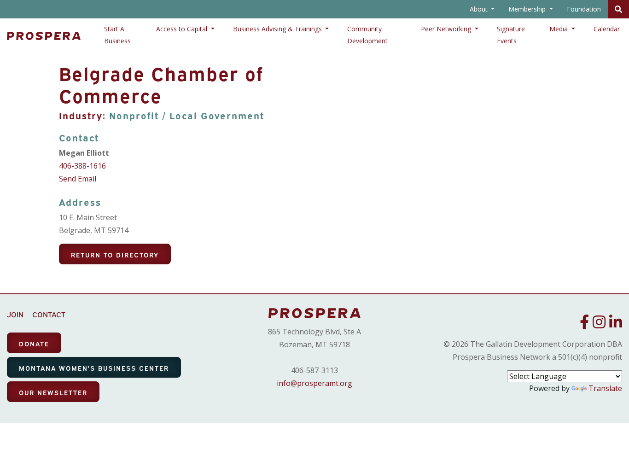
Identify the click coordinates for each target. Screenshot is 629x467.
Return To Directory (115, 254)
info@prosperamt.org (314, 383)
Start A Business (117, 34)
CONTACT (48, 314)
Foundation (584, 9)
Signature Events (511, 34)
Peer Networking (447, 28)
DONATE (34, 343)
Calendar (607, 28)
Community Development (367, 34)
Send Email (77, 179)
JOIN (15, 314)
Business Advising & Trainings (278, 28)
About (479, 9)
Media (559, 28)
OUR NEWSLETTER (53, 392)
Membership (527, 9)
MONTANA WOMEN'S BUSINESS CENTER (94, 367)
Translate (605, 388)
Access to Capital (182, 28)
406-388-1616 (82, 166)
